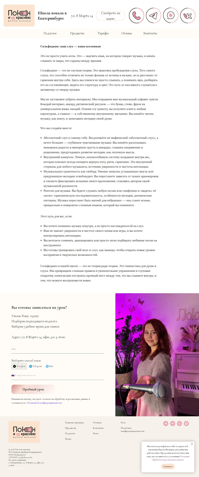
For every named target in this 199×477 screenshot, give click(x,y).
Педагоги (70, 433)
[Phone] (179, 425)
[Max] (186, 425)
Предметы (70, 428)
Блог (123, 422)
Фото (96, 433)
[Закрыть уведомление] (192, 443)
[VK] (172, 425)
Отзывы (97, 422)
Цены (68, 438)
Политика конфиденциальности (132, 429)
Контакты (98, 428)
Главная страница (74, 422)
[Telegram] (165, 425)
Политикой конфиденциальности (44, 402)
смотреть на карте (16, 468)
